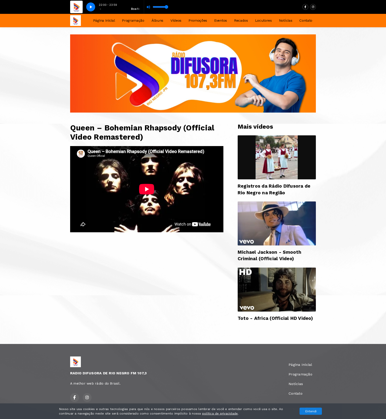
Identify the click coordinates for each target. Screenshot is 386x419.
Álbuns (157, 20)
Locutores (263, 20)
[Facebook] (305, 7)
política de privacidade (220, 413)
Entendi (311, 411)
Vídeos (175, 20)
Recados (241, 20)
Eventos (220, 20)
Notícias (285, 20)
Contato (305, 20)
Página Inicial (104, 20)
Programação (133, 20)
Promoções (198, 20)
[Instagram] (313, 7)
